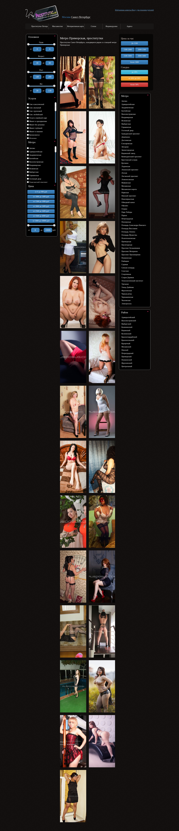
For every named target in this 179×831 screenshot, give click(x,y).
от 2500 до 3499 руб (41, 211)
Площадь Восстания (129, 229)
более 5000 (134, 62)
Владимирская (34, 165)
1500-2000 (128, 50)
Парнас (124, 215)
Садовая (124, 264)
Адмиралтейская (35, 152)
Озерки (124, 209)
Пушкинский (126, 360)
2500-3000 (128, 56)
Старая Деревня (127, 278)
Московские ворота (129, 189)
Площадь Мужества (129, 235)
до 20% (134, 72)
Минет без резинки (37, 125)
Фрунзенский (126, 363)
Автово (32, 148)
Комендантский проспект (131, 157)
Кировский (125, 330)
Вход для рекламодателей (143, 10)
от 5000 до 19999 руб (41, 221)
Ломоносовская (127, 179)
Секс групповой (35, 111)
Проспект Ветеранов (129, 251)
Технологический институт (132, 281)
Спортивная (126, 274)
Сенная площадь (127, 268)
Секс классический (36, 104)
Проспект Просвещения (130, 255)
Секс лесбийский (36, 115)
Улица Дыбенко (127, 287)
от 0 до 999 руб (41, 192)
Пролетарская (126, 245)
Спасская (125, 271)
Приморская (126, 242)
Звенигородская (127, 150)
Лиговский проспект (129, 176)
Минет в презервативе (38, 121)
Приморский (126, 357)
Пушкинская (126, 258)
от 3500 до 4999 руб (41, 216)
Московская (126, 186)
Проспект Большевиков (130, 248)
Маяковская (126, 183)
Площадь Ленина (128, 232)
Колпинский (126, 334)
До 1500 (134, 43)
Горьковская (34, 175)
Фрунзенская (126, 291)
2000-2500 (142, 50)
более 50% (134, 85)
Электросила (126, 304)
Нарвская (125, 193)
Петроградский (127, 353)
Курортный (125, 344)
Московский (126, 347)
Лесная (124, 173)
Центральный (126, 366)
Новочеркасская (127, 199)
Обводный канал (128, 202)
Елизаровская (126, 144)
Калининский (126, 327)
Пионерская (126, 222)
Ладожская (125, 166)
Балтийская (33, 158)
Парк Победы (126, 212)
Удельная (125, 284)
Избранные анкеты (123, 10)
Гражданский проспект (38, 182)
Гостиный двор (35, 179)
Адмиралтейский (128, 317)
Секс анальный (35, 108)
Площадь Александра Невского (133, 225)
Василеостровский (128, 321)
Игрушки (33, 138)
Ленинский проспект (129, 170)
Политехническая (128, 238)
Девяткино (125, 137)
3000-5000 (142, 56)
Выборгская (33, 172)
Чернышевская (127, 297)
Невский (124, 350)
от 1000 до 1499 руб (41, 197)
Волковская (33, 169)
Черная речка (126, 294)
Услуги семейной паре (38, 118)
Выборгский (126, 324)
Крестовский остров (129, 160)
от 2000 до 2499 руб (41, 206)
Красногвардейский (129, 337)
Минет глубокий (35, 128)
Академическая (35, 155)
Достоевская (126, 140)
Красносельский (127, 340)
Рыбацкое (125, 261)
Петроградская (127, 219)
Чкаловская (125, 300)
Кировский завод (128, 153)
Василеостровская (36, 162)
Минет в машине (36, 132)
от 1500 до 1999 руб (41, 201)
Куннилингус (34, 135)
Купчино (124, 163)
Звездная (124, 147)
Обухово (124, 206)
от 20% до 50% (134, 78)
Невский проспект (128, 196)
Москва (66, 17)
